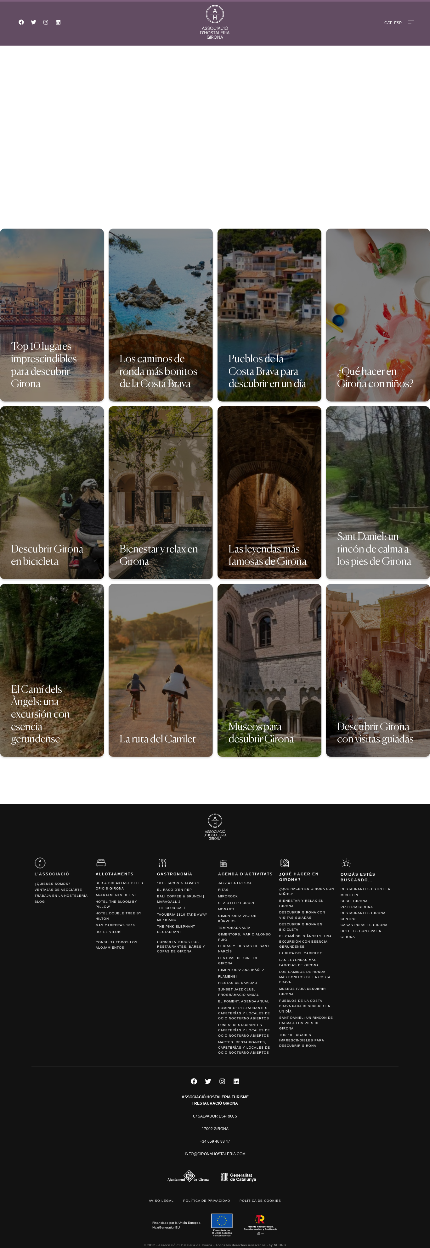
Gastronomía (175, 874)
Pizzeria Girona (357, 907)
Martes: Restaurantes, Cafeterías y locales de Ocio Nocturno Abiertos (244, 1047)
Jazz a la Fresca (235, 883)
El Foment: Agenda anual (243, 1001)
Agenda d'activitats (245, 874)
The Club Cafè (171, 908)
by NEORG (277, 1245)
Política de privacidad (206, 1200)
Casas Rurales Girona (364, 925)
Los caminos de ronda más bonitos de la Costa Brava (304, 977)
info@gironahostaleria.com (215, 1154)
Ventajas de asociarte (58, 889)
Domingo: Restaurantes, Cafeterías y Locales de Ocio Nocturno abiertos (244, 1013)
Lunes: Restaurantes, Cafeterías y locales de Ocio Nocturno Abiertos (244, 1030)
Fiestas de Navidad (237, 983)
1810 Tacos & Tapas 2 (178, 883)
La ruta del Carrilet (300, 953)
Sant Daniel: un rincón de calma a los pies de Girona (306, 1023)
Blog (40, 901)
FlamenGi (227, 976)
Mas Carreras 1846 (115, 925)
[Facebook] (21, 22)
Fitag (223, 889)
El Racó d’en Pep (174, 889)
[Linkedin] (58, 22)
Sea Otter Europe (237, 903)
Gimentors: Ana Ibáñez (241, 970)
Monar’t (226, 909)
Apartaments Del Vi (116, 895)
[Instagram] (45, 22)
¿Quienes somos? (53, 883)
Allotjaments (115, 874)
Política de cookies (260, 1200)
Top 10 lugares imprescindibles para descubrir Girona (301, 1040)
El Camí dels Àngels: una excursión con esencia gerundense (305, 942)
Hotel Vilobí (109, 932)
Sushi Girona (354, 901)
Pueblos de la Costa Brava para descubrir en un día (305, 1006)
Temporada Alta (234, 927)
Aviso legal (161, 1200)
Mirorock (228, 896)
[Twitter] (33, 22)
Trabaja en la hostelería (61, 895)
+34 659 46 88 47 (215, 1141)
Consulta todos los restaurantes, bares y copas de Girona (181, 946)
